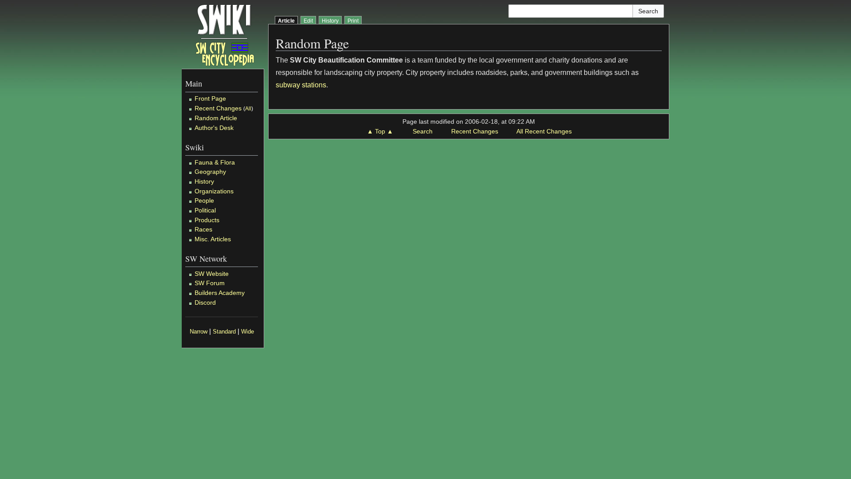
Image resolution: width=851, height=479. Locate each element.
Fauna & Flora (215, 162)
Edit (308, 21)
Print (353, 21)
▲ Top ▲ (380, 131)
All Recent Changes (544, 131)
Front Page (210, 98)
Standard (224, 332)
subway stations (301, 85)
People (204, 200)
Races (203, 229)
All (248, 109)
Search (423, 131)
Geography (210, 171)
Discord (205, 302)
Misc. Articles (213, 239)
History (204, 181)
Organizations (214, 191)
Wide (247, 332)
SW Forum (210, 283)
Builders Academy (220, 292)
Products (207, 220)
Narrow (198, 332)
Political (205, 210)
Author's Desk (214, 127)
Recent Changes (218, 108)
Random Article (216, 118)
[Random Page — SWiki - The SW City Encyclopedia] (225, 34)
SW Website (212, 273)
